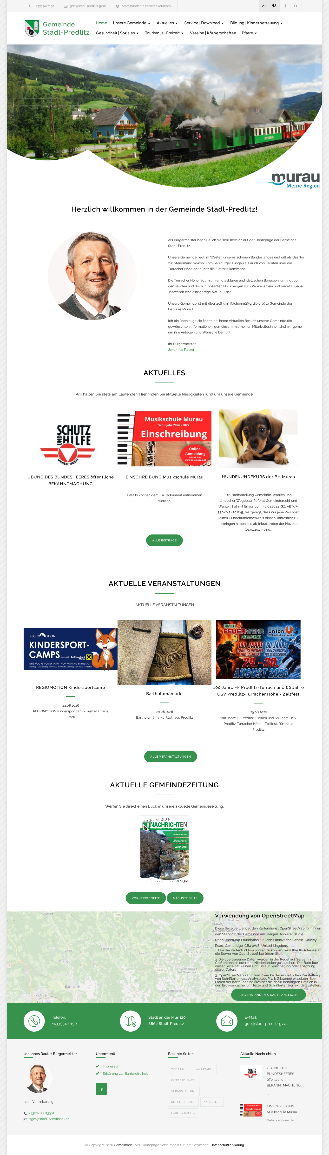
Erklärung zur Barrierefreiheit (125, 1073)
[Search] (296, 6)
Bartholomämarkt (164, 693)
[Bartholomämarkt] (164, 652)
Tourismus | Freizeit (162, 32)
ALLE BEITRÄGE (164, 540)
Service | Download (202, 22)
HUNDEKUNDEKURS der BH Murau (258, 476)
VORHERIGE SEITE (146, 898)
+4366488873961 (41, 1113)
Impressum (111, 1066)
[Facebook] (285, 6)
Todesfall (179, 1069)
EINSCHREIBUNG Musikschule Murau (165, 477)
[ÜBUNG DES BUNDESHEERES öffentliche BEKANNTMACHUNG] (71, 438)
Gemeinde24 (124, 1145)
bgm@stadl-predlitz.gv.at (49, 1119)
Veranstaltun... (184, 1091)
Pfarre (248, 32)
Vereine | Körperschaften (213, 32)
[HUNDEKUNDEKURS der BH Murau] (258, 438)
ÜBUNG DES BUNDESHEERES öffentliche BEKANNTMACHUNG (284, 1076)
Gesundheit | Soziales (116, 32)
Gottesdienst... (183, 1080)
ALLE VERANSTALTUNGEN (170, 756)
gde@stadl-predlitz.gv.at (88, 6)
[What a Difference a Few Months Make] (251, 1072)
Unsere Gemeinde (130, 22)
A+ (264, 6)
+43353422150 (44, 6)
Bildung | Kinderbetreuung (255, 22)
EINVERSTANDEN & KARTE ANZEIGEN (268, 995)
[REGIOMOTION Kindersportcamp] (71, 649)
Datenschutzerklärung (227, 1145)
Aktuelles (166, 22)
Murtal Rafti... (183, 1112)
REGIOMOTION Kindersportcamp (70, 687)
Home (101, 22)
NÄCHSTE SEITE (185, 898)
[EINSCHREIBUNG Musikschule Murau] (164, 438)
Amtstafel (204, 1069)
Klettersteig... (183, 1102)
